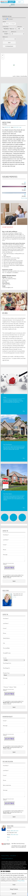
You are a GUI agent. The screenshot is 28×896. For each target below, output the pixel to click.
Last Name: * (6, 540)
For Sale (4, 19)
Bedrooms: (13, 31)
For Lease (10, 19)
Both (15, 687)
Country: (5, 658)
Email (10, 5)
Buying (6, 687)
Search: (4, 21)
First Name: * (6, 535)
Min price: (20, 26)
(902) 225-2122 (13, 4)
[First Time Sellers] (14, 490)
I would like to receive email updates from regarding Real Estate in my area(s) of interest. (13, 576)
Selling (10, 687)
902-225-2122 (12, 4)
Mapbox (18, 76)
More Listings (24, 198)
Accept (14, 884)
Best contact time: (7, 785)
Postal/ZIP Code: (7, 653)
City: (4, 643)
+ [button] (3, 55)
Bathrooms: (5, 37)
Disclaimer (13, 855)
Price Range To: (6, 668)
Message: (5, 554)
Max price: (5, 31)
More (24, 411)
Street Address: (6, 638)
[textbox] (9, 24)
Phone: (4, 549)
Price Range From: (7, 663)
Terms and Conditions (7, 858)
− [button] (3, 58)
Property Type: (6, 673)
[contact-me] (4, 517)
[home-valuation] (22, 517)
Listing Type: (5, 26)
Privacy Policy (21, 880)
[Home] (4, 2)
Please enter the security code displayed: (8, 564)
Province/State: (6, 648)
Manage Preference (14, 889)
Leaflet (14, 76)
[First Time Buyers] (14, 440)
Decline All (14, 894)
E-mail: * (5, 544)
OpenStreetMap (24, 76)
